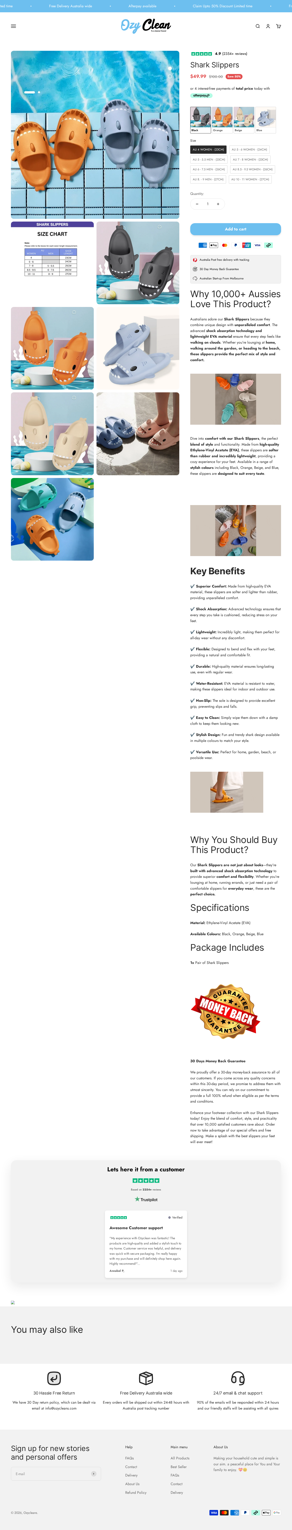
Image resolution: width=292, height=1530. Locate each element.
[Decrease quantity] (197, 204)
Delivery (131, 1475)
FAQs (129, 1458)
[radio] (200, 120)
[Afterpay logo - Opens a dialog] (201, 97)
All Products (180, 1458)
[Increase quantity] (218, 204)
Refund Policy (135, 1492)
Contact (131, 1466)
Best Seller (179, 1466)
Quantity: (197, 193)
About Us (132, 1484)
